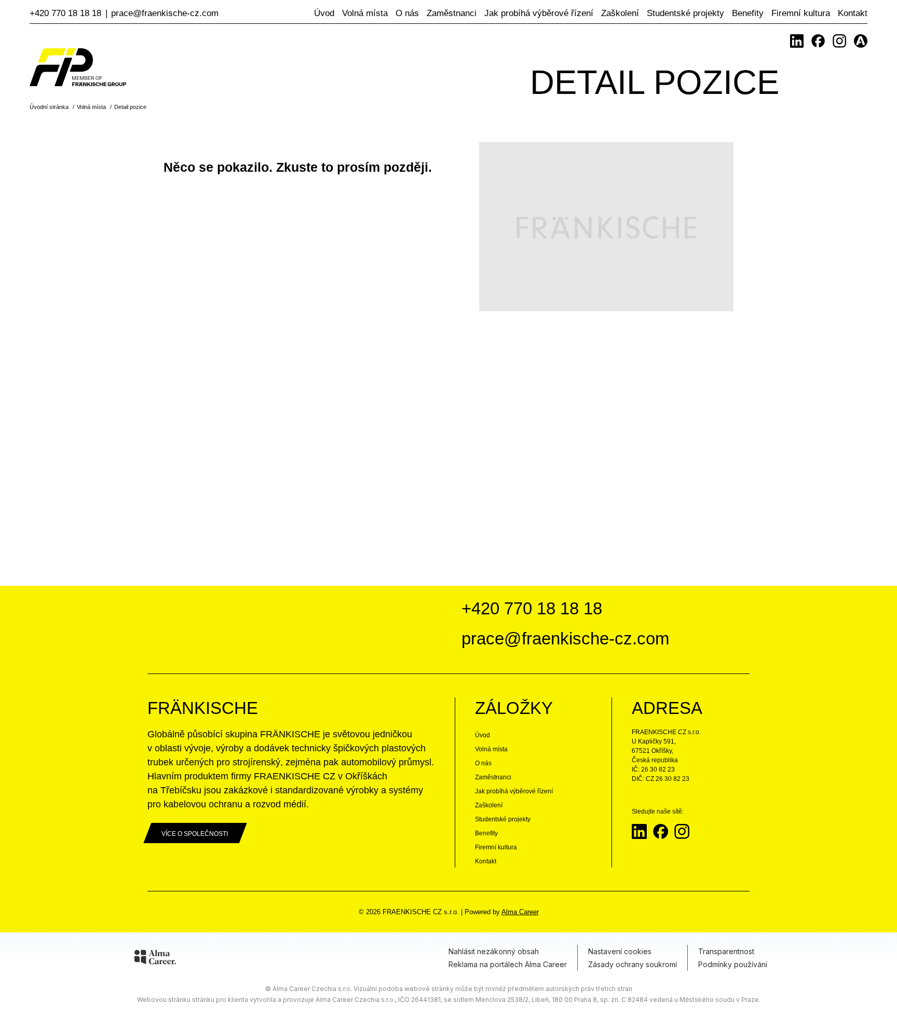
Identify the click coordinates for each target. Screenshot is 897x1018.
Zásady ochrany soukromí (632, 964)
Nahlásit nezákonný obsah (493, 951)
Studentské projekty (685, 13)
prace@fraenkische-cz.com (165, 13)
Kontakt (852, 13)
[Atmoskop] (860, 41)
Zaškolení (620, 13)
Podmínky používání (732, 964)
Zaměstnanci (452, 13)
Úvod (324, 13)
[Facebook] (818, 41)
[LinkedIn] (797, 41)
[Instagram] (839, 41)
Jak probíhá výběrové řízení (538, 13)
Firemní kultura (800, 13)
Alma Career (520, 912)
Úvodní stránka (49, 107)
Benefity (748, 13)
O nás (407, 13)
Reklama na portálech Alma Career (507, 964)
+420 (65, 13)
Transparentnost (726, 951)
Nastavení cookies (619, 951)
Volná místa (365, 13)
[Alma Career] (155, 959)
